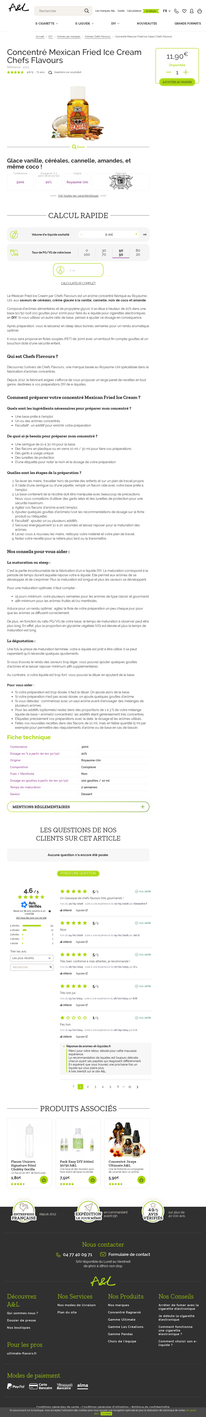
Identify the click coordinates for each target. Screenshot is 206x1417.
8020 (138, 252)
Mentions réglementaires (41, 806)
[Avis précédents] (73, 1086)
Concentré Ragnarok (124, 1312)
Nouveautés (147, 23)
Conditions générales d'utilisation (105, 1407)
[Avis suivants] (137, 1086)
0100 (87, 252)
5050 (121, 252)
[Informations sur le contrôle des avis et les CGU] (49, 911)
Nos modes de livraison (77, 1305)
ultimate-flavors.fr (22, 1353)
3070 (104, 252)
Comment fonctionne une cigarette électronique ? (176, 1330)
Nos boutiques (18, 1327)
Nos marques (118, 1305)
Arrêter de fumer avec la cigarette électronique (179, 1307)
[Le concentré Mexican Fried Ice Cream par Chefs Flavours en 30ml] (78, 109)
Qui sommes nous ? (22, 1313)
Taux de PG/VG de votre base (51, 252)
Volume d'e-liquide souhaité (50, 234)
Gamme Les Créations (125, 1327)
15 (129, 1086)
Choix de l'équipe (122, 1341)
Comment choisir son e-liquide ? (178, 1343)
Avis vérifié (145, 891)
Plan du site (67, 1312)
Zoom (80, 147)
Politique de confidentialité (151, 1407)
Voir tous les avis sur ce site (31, 917)
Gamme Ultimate (122, 1319)
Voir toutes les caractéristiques (78, 195)
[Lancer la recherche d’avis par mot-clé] (50, 967)
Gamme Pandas (120, 1334)
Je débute (151, 11)
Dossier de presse (21, 1320)
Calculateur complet (78, 283)
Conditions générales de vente (57, 1407)
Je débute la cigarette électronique (177, 1317)
